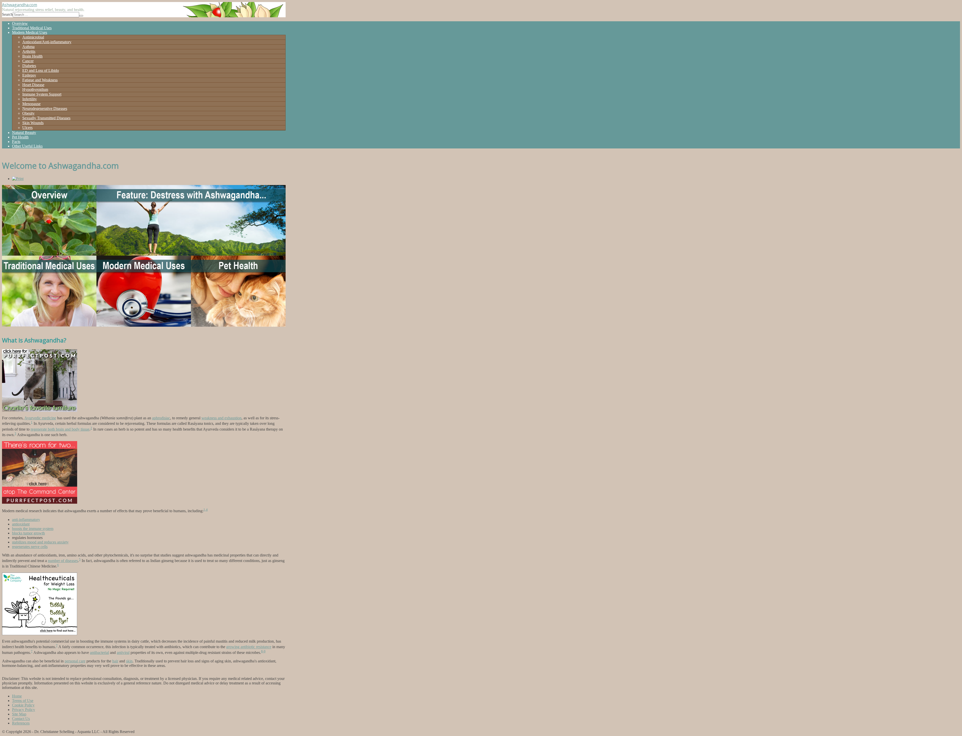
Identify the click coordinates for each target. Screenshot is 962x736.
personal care (75, 661)
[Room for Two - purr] (39, 502)
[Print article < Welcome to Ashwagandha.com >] (18, 178)
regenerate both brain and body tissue (60, 429)
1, (204, 509)
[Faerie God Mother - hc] (39, 634)
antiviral (123, 652)
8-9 (263, 651)
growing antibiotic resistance (248, 647)
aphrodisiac (161, 418)
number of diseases (63, 561)
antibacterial (99, 652)
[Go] (81, 16)
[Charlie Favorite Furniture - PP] (39, 410)
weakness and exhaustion (221, 418)
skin (129, 661)
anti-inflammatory (26, 519)
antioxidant (21, 524)
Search (7, 14)
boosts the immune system (32, 528)
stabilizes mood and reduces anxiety (40, 542)
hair (115, 661)
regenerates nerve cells (30, 546)
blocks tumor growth (28, 533)
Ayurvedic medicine (40, 418)
